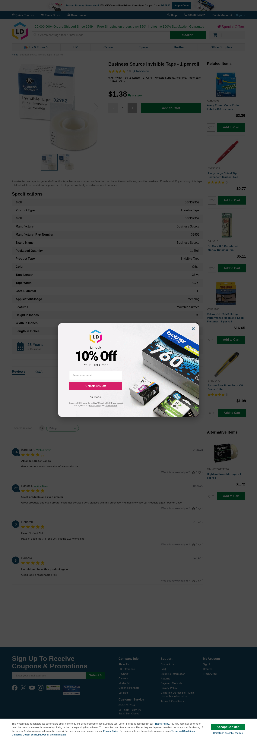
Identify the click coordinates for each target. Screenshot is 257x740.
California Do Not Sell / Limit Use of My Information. (39, 734)
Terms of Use (111, 405)
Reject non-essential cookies (228, 733)
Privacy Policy (161, 724)
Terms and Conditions (183, 731)
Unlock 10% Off (95, 385)
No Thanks (96, 397)
